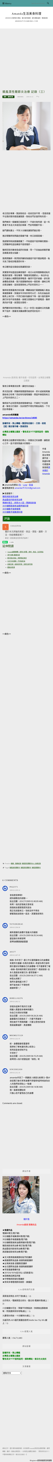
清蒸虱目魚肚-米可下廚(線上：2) (16, 1296)
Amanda (20, 96)
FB (19, 484)
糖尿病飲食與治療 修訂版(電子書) (17, 1245)
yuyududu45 (16, 924)
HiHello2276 (16, 998)
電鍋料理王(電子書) (10, 1233)
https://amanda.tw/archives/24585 (19, 417)
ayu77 (13, 952)
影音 (31, 484)
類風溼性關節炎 (15, 868)
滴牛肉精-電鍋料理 (13, 555)
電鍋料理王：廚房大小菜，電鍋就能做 (19, 502)
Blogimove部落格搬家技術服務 (41, 1460)
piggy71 (14, 887)
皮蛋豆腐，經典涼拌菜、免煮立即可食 (20, 564)
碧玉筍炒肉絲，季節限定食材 (17, 558)
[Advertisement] (26, 55)
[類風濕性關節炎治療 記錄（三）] (26, 126)
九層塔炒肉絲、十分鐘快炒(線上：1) (18, 1316)
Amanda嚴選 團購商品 (26, 1224)
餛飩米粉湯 (11, 567)
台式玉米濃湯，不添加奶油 (16, 561)
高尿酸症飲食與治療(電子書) (14, 1251)
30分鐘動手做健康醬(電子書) (15, 1239)
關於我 (26, 1219)
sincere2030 (16, 1069)
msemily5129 (16, 1035)
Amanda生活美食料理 (26, 13)
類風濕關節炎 (36, 868)
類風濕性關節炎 (26, 868)
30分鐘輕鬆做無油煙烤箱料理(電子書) (18, 1242)
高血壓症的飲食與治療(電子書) (15, 1248)
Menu (8, 3)
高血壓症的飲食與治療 (12, 499)
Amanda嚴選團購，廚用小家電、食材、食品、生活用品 (25, 552)
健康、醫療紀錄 (8, 96)
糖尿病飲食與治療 (10, 496)
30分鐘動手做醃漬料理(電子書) (16, 1236)
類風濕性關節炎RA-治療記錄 (31, 863)
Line (25, 484)
